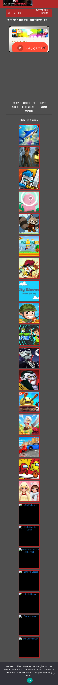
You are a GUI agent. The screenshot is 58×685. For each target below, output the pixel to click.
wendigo (29, 111)
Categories (42, 10)
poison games (29, 107)
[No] (54, 673)
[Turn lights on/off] (14, 13)
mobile (15, 107)
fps (35, 103)
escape (26, 103)
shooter (43, 107)
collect (16, 103)
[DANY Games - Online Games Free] (17, 5)
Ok (29, 680)
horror (43, 103)
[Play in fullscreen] (19, 13)
